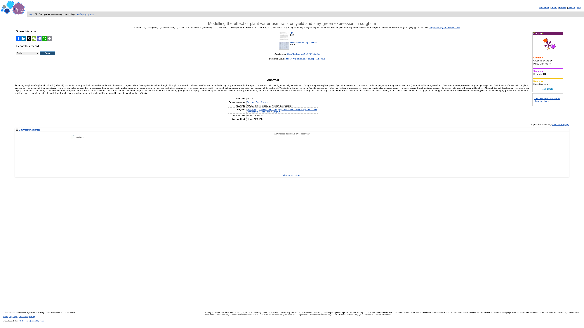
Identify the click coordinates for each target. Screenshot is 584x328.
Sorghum (277, 112)
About (554, 7)
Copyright (13, 317)
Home (5, 317)
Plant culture (252, 112)
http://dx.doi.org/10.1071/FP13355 (303, 54)
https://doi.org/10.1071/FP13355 (444, 27)
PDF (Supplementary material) (303, 42)
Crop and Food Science (257, 102)
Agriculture (251, 109)
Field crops (265, 112)
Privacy (32, 317)
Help (579, 7)
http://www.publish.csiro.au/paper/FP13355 (304, 59)
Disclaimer (23, 317)
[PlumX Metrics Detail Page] (548, 45)
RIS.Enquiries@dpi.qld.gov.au (31, 321)
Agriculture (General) (268, 109)
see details (547, 88)
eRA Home (544, 7)
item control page (560, 124)
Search (571, 7)
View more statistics (292, 175)
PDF (292, 33)
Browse (562, 7)
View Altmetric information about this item (547, 99)
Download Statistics (29, 130)
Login (30, 14)
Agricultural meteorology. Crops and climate (298, 109)
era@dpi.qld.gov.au (85, 14)
